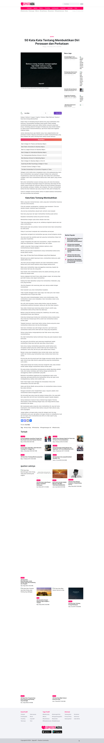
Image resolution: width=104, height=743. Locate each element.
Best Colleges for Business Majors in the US (33, 161)
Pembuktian (36, 427)
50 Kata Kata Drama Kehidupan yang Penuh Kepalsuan (41, 255)
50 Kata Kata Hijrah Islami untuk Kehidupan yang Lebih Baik (70, 73)
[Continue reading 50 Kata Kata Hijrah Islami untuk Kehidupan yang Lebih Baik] (81, 78)
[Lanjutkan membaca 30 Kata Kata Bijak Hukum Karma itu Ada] (59, 640)
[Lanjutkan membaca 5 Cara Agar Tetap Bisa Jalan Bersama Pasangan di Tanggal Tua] (48, 447)
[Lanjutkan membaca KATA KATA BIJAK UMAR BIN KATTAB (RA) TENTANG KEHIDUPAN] (59, 473)
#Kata (66, 11)
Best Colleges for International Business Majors (33, 152)
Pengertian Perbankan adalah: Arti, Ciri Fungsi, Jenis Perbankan (70, 97)
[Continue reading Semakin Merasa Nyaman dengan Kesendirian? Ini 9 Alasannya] (81, 90)
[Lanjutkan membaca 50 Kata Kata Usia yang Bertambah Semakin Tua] (80, 457)
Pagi (38, 598)
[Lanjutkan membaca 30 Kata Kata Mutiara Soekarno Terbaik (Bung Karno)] (75, 473)
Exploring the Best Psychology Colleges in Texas (34, 163)
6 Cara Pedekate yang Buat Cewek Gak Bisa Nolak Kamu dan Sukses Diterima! (31, 439)
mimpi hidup (28, 427)
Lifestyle (29, 8)
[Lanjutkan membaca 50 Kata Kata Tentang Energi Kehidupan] (75, 593)
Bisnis (41, 8)
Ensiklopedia (24, 716)
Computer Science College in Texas (30, 166)
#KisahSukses (43, 11)
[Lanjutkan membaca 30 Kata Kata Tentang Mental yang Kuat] (48, 457)
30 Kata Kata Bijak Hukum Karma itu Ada (59, 698)
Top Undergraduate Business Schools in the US (34, 155)
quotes (35, 8)
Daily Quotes (33, 714)
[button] (81, 4)
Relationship (56, 427)
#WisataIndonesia (59, 11)
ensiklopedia (55, 8)
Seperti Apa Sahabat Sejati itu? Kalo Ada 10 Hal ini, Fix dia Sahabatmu (64, 439)
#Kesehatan (51, 11)
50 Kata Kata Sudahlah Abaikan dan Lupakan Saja (74, 245)
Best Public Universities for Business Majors (33, 146)
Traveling (47, 8)
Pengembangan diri (46, 427)
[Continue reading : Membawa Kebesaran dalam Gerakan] (81, 157)
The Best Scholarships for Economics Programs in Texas (36, 169)
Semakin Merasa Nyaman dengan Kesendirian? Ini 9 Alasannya (70, 90)
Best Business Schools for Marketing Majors (33, 158)
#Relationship (24, 11)
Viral (76, 8)
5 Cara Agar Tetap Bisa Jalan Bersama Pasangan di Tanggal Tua (31, 448)
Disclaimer (76, 714)
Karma (54, 696)
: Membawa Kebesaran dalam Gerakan (70, 105)
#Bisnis (37, 11)
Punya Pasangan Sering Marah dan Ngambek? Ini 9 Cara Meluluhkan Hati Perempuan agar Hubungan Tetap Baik (63, 449)
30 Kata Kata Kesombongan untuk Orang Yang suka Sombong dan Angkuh (28, 582)
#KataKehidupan (56, 721)
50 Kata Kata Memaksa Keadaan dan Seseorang (74, 255)
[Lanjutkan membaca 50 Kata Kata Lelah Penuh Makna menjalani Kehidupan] (44, 473)
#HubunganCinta (56, 714)
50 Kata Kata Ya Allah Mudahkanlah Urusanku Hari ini (74, 250)
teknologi (70, 8)
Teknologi (23, 721)
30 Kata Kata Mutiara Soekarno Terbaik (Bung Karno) (75, 483)
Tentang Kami (68, 714)
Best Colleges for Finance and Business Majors (33, 144)
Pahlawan (71, 479)
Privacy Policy (68, 716)
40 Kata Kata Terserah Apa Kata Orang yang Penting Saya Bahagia (28, 699)
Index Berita (77, 718)
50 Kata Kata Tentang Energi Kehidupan (74, 604)
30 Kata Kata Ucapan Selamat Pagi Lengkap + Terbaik (43, 601)
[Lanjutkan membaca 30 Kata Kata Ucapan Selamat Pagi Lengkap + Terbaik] (44, 591)
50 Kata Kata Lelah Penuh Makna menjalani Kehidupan (44, 484)
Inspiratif (63, 8)
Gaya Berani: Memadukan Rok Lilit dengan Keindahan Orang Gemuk (74, 261)
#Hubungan (31, 11)
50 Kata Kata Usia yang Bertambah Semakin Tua (62, 457)
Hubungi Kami (68, 718)
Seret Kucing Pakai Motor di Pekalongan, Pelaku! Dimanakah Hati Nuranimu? (74, 240)
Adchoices (76, 716)
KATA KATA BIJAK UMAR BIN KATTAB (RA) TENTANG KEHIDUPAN (59, 484)
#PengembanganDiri (57, 716)
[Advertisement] (11, 6)
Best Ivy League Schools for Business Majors (33, 149)
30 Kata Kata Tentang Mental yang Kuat (31, 457)
